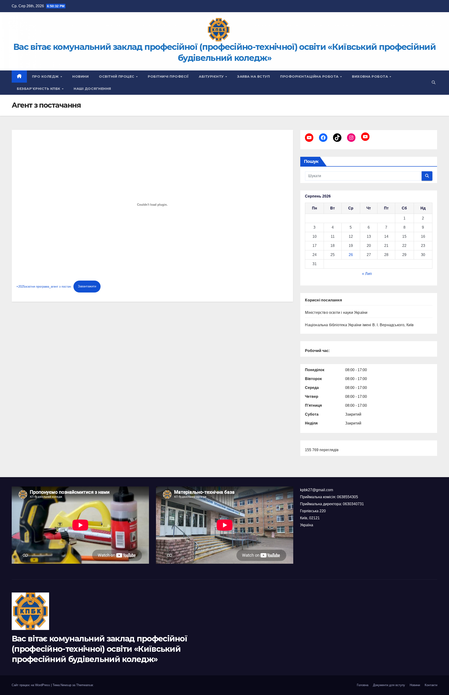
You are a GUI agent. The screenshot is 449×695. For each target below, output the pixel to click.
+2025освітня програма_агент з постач (43, 286)
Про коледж (46, 76)
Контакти (431, 685)
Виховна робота (370, 76)
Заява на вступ (253, 76)
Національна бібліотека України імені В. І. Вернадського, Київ (359, 325)
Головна (362, 685)
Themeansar (84, 685)
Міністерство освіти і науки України (336, 313)
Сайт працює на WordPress (31, 685)
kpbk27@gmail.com (316, 490)
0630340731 (353, 504)
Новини (80, 76)
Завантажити (87, 286)
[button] (433, 82)
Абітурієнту (212, 76)
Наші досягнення (92, 89)
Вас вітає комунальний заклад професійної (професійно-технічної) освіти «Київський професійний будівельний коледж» (99, 649)
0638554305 (347, 497)
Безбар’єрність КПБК (39, 89)
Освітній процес (117, 76)
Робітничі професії (168, 76)
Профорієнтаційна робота (310, 76)
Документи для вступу (389, 685)
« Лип (367, 274)
